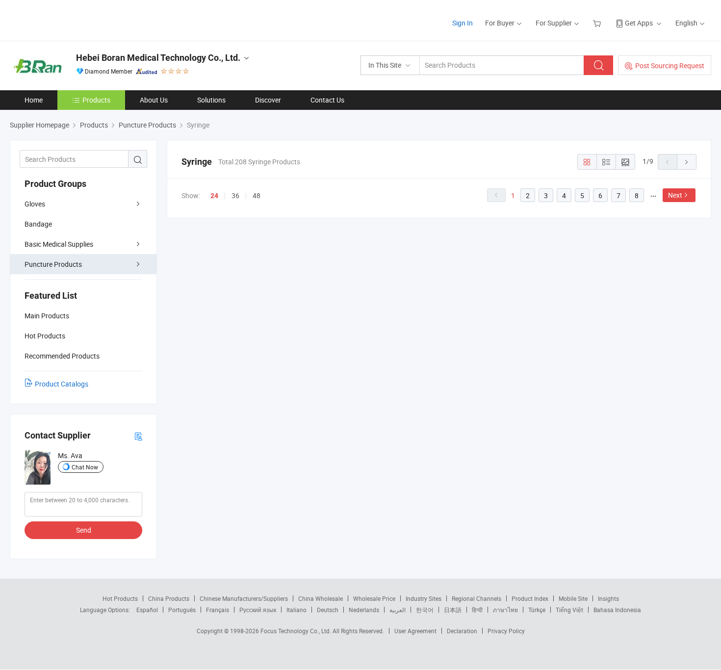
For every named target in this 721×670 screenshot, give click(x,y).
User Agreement (415, 631)
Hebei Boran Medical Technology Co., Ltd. (158, 57)
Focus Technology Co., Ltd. (296, 631)
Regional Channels (476, 598)
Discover (268, 99)
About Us (154, 99)
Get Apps (638, 22)
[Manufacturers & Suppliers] (73, 19)
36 (235, 195)
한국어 (425, 610)
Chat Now (85, 467)
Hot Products (120, 598)
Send (83, 530)
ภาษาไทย (505, 610)
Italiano (296, 610)
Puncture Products (53, 264)
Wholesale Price (374, 598)
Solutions (211, 99)
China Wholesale (320, 598)
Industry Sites (423, 598)
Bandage (38, 224)
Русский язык (257, 610)
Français (217, 610)
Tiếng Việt (569, 610)
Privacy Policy (506, 631)
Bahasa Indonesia (617, 610)
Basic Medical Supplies (59, 244)
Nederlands (364, 610)
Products (96, 99)
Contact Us (327, 99)
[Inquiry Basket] (598, 22)
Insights (608, 598)
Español (147, 610)
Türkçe (536, 610)
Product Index (530, 598)
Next (675, 195)
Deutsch (327, 610)
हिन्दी (477, 610)
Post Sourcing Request (669, 65)
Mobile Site (573, 598)
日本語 (453, 610)
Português (182, 610)
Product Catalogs (61, 383)
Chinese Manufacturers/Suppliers (244, 598)
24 (214, 196)
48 (256, 195)
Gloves (35, 203)
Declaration (462, 631)
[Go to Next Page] (686, 162)
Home (34, 99)
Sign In (462, 22)
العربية (397, 610)
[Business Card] (138, 435)
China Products (168, 598)
